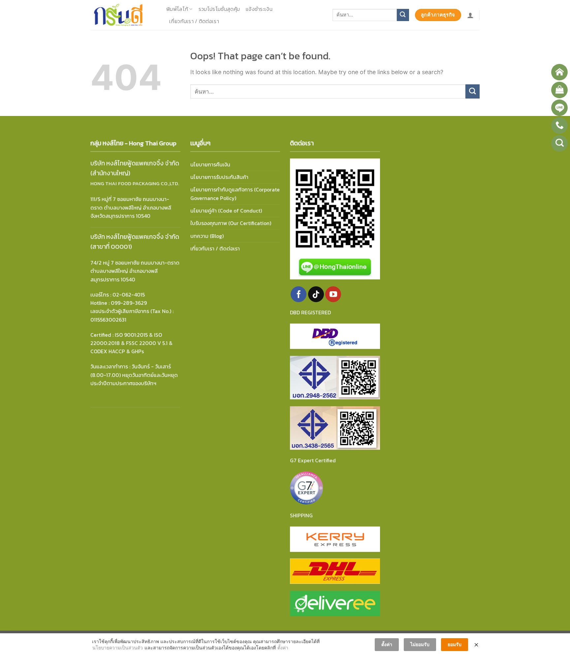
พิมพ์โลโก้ (177, 9)
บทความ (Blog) (207, 236)
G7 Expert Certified (313, 460)
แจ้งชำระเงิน (259, 9)
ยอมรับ (454, 644)
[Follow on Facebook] (298, 294)
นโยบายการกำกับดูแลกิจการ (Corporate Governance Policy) (235, 194)
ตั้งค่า (282, 647)
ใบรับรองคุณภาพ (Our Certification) (230, 223)
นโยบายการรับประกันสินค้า (219, 177)
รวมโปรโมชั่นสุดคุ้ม (219, 9)
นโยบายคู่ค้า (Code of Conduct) (226, 210)
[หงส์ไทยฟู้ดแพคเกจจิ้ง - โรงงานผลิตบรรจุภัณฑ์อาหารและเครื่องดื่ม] (123, 15)
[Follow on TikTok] (316, 294)
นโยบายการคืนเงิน (210, 164)
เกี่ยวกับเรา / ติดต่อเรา (194, 21)
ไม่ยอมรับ (419, 644)
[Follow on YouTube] (333, 294)
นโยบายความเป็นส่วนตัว (117, 647)
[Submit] (403, 15)
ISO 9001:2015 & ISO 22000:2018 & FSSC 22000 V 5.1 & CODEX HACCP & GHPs (131, 343)
